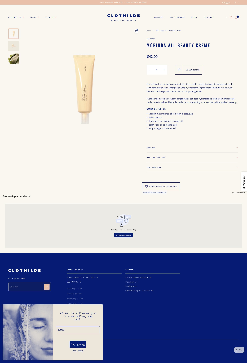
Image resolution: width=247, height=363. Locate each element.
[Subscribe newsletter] (47, 287)
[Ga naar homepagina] (123, 17)
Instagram (129, 282)
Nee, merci (78, 351)
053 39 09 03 (72, 282)
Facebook (129, 286)
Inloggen (226, 2)
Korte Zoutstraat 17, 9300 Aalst (81, 277)
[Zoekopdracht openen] (231, 17)
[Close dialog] (101, 306)
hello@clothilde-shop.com (137, 277)
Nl (223, 17)
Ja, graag (78, 344)
